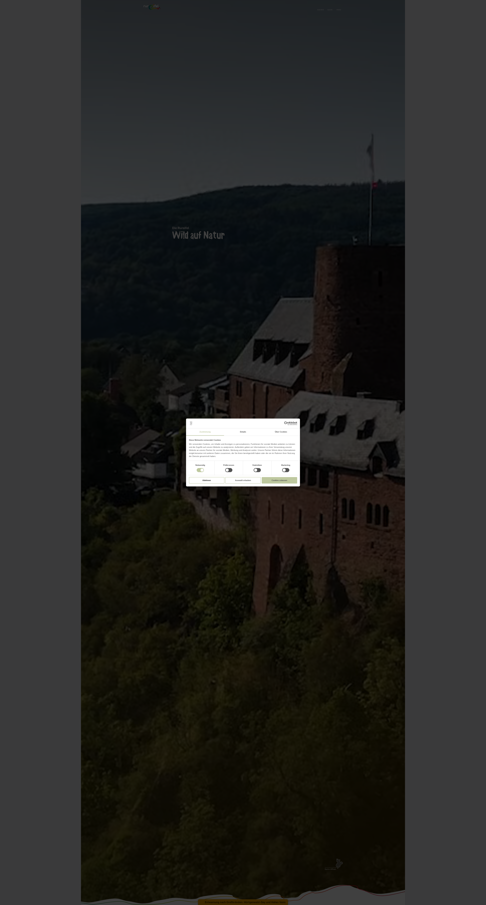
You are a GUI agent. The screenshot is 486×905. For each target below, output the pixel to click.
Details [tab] (243, 432)
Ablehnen (206, 480)
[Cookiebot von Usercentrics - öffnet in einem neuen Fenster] (286, 423)
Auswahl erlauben (243, 480)
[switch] (228, 470)
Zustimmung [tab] (205, 432)
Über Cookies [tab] (281, 432)
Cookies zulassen (279, 480)
